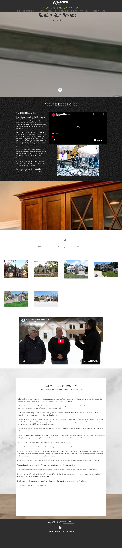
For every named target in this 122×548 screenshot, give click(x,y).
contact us (31, 171)
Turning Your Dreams (57, 15)
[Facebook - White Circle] (60, 90)
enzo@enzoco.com (68, 523)
